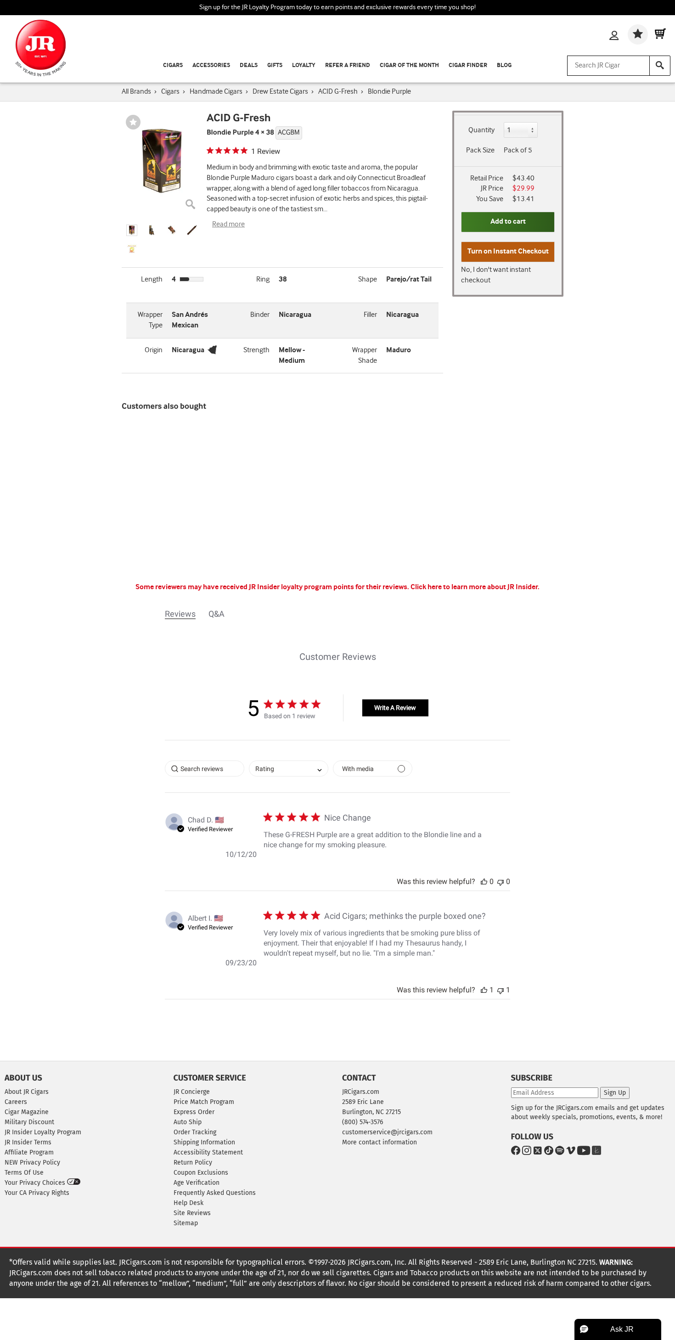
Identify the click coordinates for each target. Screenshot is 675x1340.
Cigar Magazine (27, 1112)
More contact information (379, 1142)
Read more (228, 224)
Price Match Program (204, 1102)
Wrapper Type (150, 320)
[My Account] (614, 36)
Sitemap (186, 1223)
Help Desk (188, 1203)
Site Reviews (192, 1213)
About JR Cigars (27, 1092)
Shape (367, 279)
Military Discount (29, 1122)
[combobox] (288, 768)
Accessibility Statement (208, 1152)
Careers (16, 1102)
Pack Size (480, 150)
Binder (260, 314)
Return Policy (193, 1162)
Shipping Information (204, 1142)
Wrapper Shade (364, 355)
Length (152, 279)
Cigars (173, 65)
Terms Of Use (24, 1173)
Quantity (481, 130)
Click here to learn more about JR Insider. (475, 587)
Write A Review (395, 707)
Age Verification (196, 1183)
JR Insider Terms (28, 1142)
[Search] (659, 66)
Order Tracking (195, 1132)
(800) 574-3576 (362, 1122)
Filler (370, 314)
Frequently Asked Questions (215, 1193)
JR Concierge (192, 1092)
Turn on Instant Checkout (508, 251)
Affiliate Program (29, 1152)
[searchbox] (204, 768)
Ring (263, 279)
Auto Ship (188, 1122)
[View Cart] (660, 34)
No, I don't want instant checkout (496, 275)
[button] (131, 230)
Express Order (194, 1112)
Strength (256, 350)
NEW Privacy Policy (32, 1162)
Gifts (274, 65)
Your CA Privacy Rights (37, 1193)
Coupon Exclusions (201, 1173)
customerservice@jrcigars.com (387, 1132)
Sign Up (615, 1093)
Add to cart (508, 221)
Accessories (211, 65)
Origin (154, 350)
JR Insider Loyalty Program (43, 1132)
